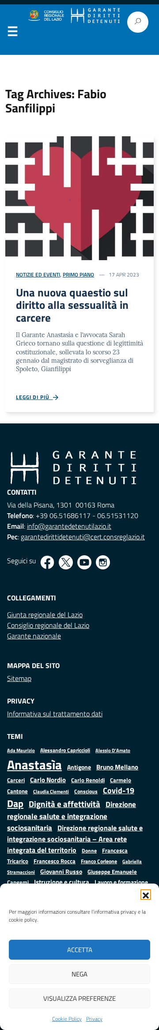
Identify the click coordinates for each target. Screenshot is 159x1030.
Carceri (16, 780)
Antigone (79, 767)
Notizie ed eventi (38, 274)
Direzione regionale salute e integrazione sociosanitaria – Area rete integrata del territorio (75, 838)
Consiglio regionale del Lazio (48, 625)
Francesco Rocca (55, 861)
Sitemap (19, 678)
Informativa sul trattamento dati (54, 713)
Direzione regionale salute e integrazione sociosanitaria (71, 816)
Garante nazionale (34, 635)
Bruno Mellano (117, 767)
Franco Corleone (99, 861)
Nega (79, 974)
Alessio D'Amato (112, 750)
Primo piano (78, 274)
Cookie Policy (67, 1019)
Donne (89, 851)
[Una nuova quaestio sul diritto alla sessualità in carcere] (79, 197)
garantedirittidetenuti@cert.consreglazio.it (83, 536)
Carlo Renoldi (88, 780)
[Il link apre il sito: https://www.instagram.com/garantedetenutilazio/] (103, 562)
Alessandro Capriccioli (65, 750)
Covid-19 (118, 790)
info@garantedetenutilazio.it (69, 526)
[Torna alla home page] (95, 16)
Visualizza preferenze (79, 998)
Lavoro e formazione (121, 882)
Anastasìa (34, 764)
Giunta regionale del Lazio (45, 614)
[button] (145, 894)
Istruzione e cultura (61, 882)
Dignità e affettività (64, 804)
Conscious (86, 791)
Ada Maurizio (21, 750)
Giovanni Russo (61, 871)
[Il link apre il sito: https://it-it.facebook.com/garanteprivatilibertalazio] (47, 562)
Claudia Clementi (51, 791)
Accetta (79, 950)
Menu (12, 33)
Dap (15, 803)
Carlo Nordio (48, 780)
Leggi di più (34, 397)
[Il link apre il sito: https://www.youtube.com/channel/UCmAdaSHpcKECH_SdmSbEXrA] (84, 562)
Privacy (94, 1019)
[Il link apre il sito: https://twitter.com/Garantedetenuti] (66, 562)
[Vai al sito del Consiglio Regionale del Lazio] (46, 16)
